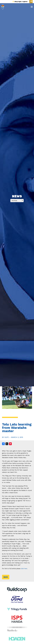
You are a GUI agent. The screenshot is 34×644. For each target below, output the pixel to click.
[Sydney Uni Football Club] (2, 7)
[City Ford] (17, 597)
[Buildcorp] (17, 589)
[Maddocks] (17, 629)
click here (24, 568)
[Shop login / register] (13, 2)
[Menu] (32, 7)
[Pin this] (10, 443)
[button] (31, 1)
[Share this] (3, 443)
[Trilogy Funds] (17, 607)
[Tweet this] (7, 443)
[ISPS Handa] (17, 616)
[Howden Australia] (17, 636)
